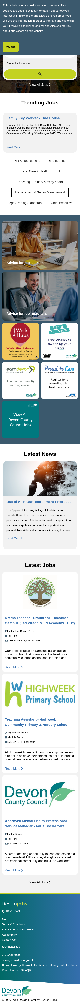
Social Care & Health (34, 171)
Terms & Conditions (14, 924)
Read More (13, 147)
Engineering (57, 160)
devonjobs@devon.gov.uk (18, 960)
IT (59, 171)
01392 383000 (11, 954)
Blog (4, 919)
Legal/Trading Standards (25, 203)
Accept (11, 46)
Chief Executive (62, 203)
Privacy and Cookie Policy (18, 929)
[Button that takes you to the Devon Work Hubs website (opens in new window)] (20, 341)
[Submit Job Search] (40, 74)
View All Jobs (38, 84)
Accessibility (9, 934)
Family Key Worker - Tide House (33, 118)
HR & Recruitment (26, 160)
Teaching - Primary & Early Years (40, 182)
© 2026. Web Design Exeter (19, 999)
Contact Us (9, 939)
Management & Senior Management (40, 192)
